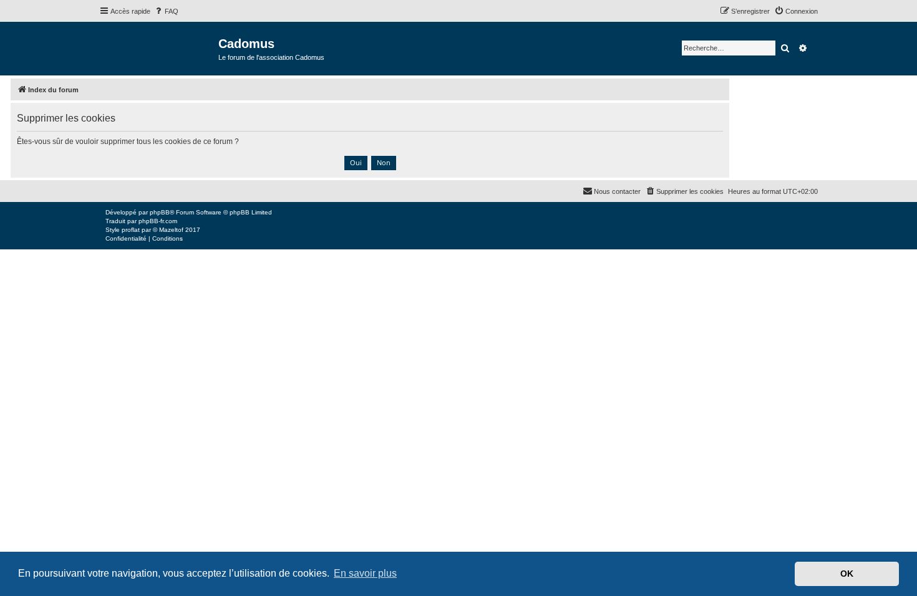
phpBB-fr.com (157, 221)
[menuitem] (165, 11)
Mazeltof (171, 229)
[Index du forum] (158, 47)
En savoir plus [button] (365, 573)
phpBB (160, 212)
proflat (131, 229)
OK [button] (846, 574)
